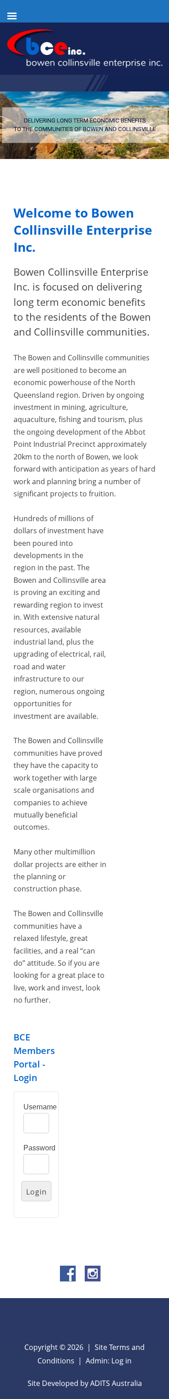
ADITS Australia (116, 1383)
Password (39, 1148)
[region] (84, 125)
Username (40, 1107)
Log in (121, 1361)
